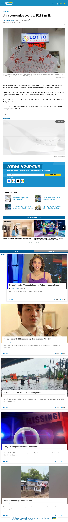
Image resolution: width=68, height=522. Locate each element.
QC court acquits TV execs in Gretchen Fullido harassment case (34, 285)
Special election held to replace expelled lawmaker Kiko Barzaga (28, 339)
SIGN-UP (53, 175)
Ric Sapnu (7, 450)
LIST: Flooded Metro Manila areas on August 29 (22, 393)
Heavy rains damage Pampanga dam (17, 501)
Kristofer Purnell (14, 288)
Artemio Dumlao (9, 504)
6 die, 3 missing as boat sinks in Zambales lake (21, 447)
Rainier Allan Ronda (9, 20)
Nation (6, 12)
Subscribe (63, 4)
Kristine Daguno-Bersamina (11, 342)
